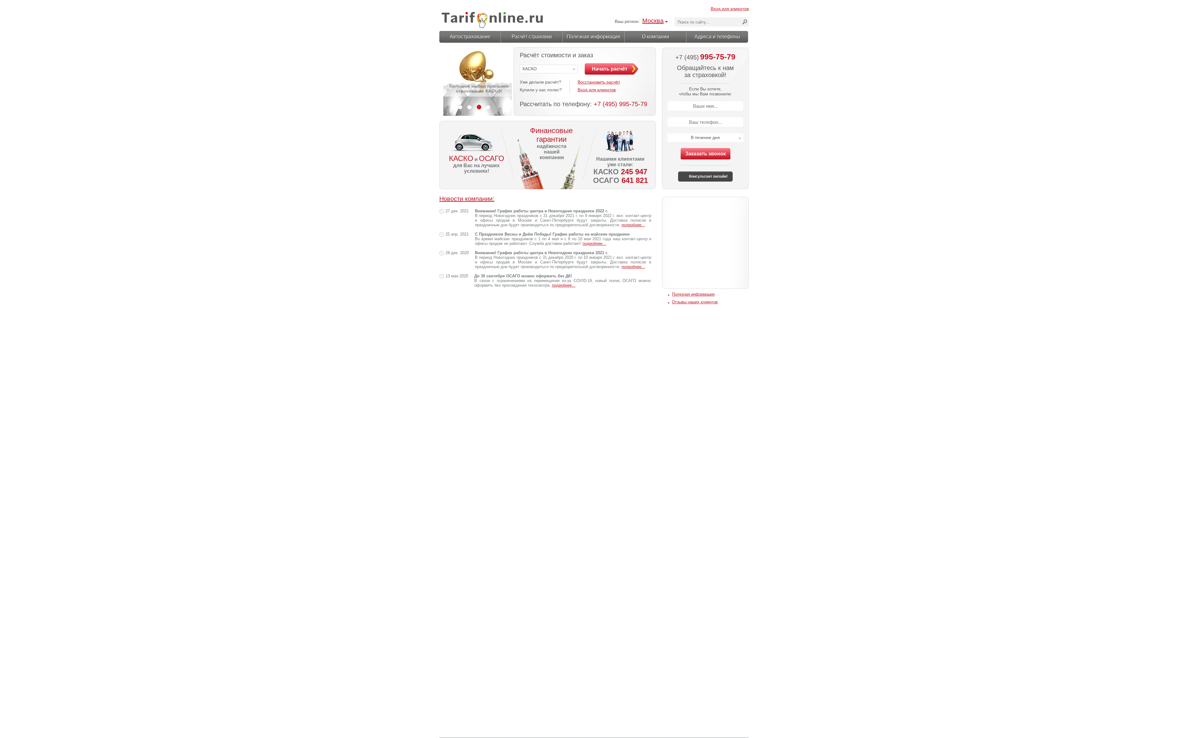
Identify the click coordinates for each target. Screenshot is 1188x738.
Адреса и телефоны (717, 36)
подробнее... (633, 225)
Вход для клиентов (730, 8)
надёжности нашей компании (549, 143)
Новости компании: (466, 198)
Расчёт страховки (532, 36)
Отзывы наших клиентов (695, 302)
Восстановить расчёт (599, 82)
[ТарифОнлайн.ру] (491, 17)
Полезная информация (593, 36)
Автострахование (470, 36)
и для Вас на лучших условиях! (476, 164)
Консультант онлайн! (708, 176)
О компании (655, 36)
